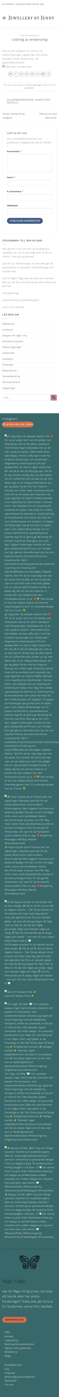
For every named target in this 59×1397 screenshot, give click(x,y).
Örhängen (7, 364)
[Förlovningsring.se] (31, 18)
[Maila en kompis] (26, 74)
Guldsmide (8, 353)
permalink (29, 88)
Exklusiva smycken (12, 341)
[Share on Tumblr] (48, 74)
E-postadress (15, 191)
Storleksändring (11, 376)
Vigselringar (8, 388)
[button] (4, 18)
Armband (7, 329)
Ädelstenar (8, 323)
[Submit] (54, 398)
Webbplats (12, 205)
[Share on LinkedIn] (43, 74)
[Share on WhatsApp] (10, 74)
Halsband (7, 358)
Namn (11, 177)
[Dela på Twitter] (21, 74)
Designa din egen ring (14, 335)
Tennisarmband (11, 382)
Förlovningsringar (29, 36)
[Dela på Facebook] (15, 74)
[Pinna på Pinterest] (32, 74)
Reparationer (9, 370)
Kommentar (14, 151)
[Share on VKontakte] (37, 74)
